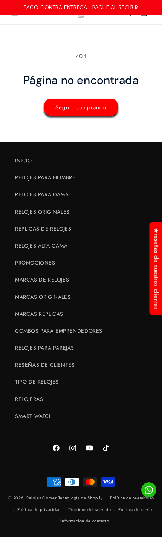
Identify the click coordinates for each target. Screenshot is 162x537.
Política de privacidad (39, 509)
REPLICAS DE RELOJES (43, 229)
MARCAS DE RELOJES (42, 279)
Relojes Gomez (41, 498)
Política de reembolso (132, 498)
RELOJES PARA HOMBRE (45, 177)
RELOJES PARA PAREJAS (44, 348)
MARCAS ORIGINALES (42, 297)
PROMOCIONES (35, 262)
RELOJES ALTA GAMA (41, 245)
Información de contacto (84, 521)
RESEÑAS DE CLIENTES (45, 365)
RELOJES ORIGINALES (42, 212)
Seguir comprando (81, 107)
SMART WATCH (34, 416)
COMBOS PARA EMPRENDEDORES (58, 331)
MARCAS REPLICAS (39, 314)
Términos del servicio (89, 509)
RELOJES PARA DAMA (42, 194)
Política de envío (135, 509)
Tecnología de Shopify (80, 498)
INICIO (23, 160)
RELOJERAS (29, 399)
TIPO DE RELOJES (37, 382)
